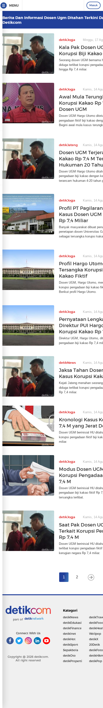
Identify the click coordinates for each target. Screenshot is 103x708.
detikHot (69, 639)
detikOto (69, 655)
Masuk (93, 5)
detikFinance (72, 628)
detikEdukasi (72, 622)
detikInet (69, 633)
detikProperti (72, 661)
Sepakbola (70, 650)
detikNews (70, 617)
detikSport (70, 644)
